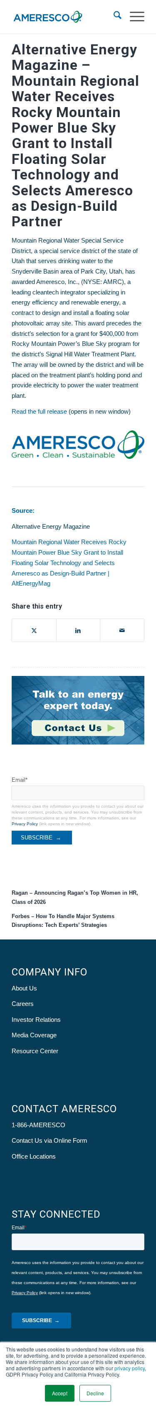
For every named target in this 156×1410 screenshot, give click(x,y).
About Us (24, 988)
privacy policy (129, 1368)
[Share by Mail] (122, 630)
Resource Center (35, 1050)
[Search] (113, 16)
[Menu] (132, 16)
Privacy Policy (25, 823)
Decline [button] (95, 1393)
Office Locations (34, 1156)
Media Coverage (34, 1035)
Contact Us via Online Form (49, 1140)
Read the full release (39, 411)
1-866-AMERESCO (38, 1125)
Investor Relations (36, 1019)
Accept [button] (59, 1393)
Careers (23, 1003)
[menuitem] (113, 16)
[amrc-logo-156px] (65, 16)
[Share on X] (34, 630)
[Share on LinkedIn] (78, 630)
